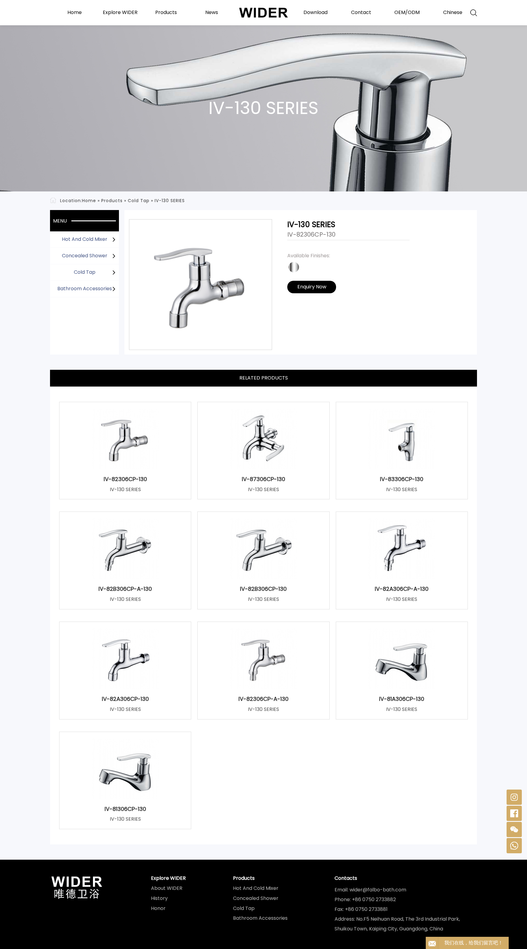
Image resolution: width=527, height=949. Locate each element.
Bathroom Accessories (84, 288)
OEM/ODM (407, 12)
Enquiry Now (311, 286)
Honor (158, 908)
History (159, 898)
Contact (361, 12)
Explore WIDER (120, 12)
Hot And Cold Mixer (84, 239)
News (211, 12)
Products (166, 12)
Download (315, 12)
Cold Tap (138, 201)
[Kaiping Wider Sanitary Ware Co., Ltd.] (263, 12)
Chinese (452, 12)
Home (74, 12)
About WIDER (166, 888)
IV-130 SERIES (170, 201)
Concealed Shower (84, 255)
